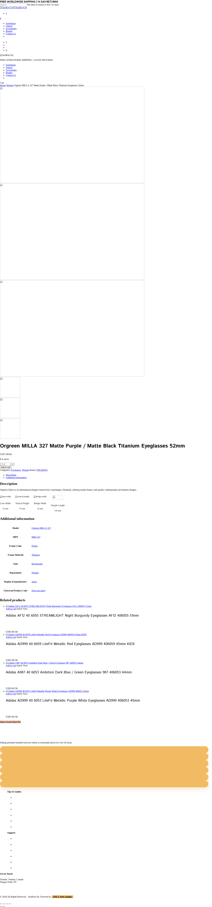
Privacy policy (19, 856)
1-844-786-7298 (7, 887)
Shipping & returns (21, 850)
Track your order (20, 862)
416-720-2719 (6, 890)
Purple (34, 546)
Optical (9, 67)
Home (3, 85)
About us (17, 838)
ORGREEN (42, 470)
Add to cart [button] (11, 609)
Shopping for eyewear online (26, 797)
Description (11, 475)
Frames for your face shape (25, 803)
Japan (34, 581)
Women (9, 85)
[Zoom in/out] (1, 903)
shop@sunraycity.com (10, 884)
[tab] (109, 475)
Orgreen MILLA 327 (41, 528)
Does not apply (38, 590)
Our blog (17, 815)
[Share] (7, 903)
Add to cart (5, 467)
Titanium (36, 555)
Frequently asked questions (25, 827)
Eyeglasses (16, 470)
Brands (9, 72)
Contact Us (11, 75)
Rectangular (37, 564)
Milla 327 (36, 537)
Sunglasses (11, 65)
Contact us (18, 844)
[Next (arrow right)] (4, 906)
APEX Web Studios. (63, 896)
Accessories (11, 70)
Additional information (16, 477)
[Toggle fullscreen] (4, 903)
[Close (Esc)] (10, 903)
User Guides (18, 821)
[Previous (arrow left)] (1, 906)
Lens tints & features (22, 809)
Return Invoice (20, 868)
